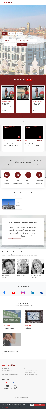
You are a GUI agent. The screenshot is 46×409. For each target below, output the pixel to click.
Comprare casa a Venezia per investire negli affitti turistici (11, 350)
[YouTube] (14, 293)
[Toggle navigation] (43, 2)
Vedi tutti (42, 82)
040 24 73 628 (28, 368)
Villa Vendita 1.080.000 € (7, 101)
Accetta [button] (39, 404)
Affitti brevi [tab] (19, 33)
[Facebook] (4, 293)
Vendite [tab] (5, 33)
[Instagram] (23, 293)
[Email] (42, 293)
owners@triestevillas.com (33, 374)
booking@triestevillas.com (33, 370)
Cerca (22, 44)
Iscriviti (29, 79)
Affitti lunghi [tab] (11, 33)
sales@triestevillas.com (31, 372)
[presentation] (4, 269)
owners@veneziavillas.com (14, 238)
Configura (7, 407)
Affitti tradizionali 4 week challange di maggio (10, 327)
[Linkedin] (32, 293)
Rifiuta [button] (32, 404)
